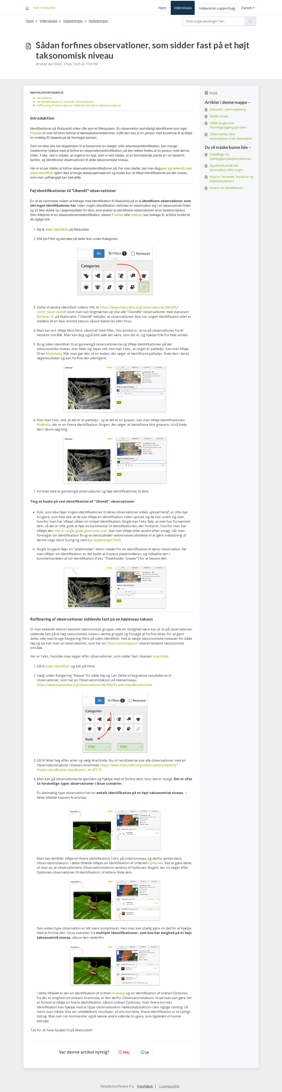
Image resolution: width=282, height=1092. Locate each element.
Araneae (118, 993)
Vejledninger (73, 21)
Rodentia (44, 424)
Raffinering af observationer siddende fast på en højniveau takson (79, 105)
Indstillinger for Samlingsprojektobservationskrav (231, 156)
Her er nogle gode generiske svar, (81, 530)
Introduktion (44, 98)
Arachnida (160, 656)
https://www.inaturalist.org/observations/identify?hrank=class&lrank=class (94, 684)
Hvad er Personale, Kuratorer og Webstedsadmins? (231, 179)
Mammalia (54, 353)
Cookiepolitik (169, 1086)
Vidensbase (183, 8)
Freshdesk (145, 1086)
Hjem (162, 8)
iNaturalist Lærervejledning (228, 109)
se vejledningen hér (104, 540)
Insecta (136, 214)
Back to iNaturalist (44, 7)
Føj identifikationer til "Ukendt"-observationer (65, 101)
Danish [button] (246, 8)
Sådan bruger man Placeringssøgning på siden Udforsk (228, 125)
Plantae (35, 133)
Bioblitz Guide (219, 116)
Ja (147, 1052)
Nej (126, 1052)
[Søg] (250, 21)
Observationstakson (122, 643)
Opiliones (155, 863)
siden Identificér (56, 229)
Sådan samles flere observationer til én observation (231, 136)
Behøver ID (45, 316)
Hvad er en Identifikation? (227, 188)
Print (213, 93)
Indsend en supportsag (217, 8)
